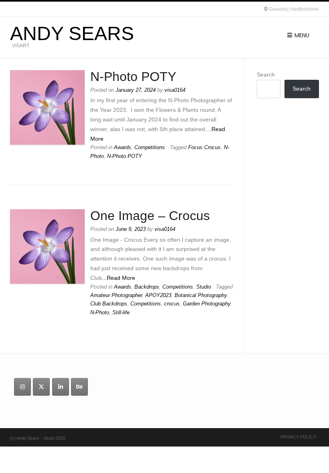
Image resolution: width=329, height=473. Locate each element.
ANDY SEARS (72, 33)
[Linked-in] (60, 387)
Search (266, 74)
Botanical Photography (201, 295)
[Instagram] (22, 387)
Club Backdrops (108, 304)
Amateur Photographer (116, 295)
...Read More (118, 278)
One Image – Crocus (150, 215)
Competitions (149, 147)
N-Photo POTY (133, 76)
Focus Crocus (204, 147)
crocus (172, 304)
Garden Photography (206, 304)
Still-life (121, 312)
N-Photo (99, 312)
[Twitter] (41, 387)
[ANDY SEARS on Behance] (79, 387)
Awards (122, 147)
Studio (203, 287)
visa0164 (174, 90)
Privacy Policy (298, 437)
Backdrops (146, 287)
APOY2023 (158, 295)
